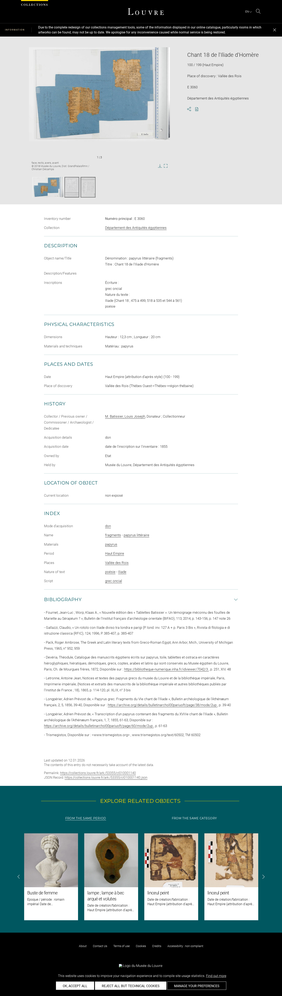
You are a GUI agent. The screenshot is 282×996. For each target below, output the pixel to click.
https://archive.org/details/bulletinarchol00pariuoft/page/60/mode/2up (99, 726)
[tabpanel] (141, 877)
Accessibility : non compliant (185, 946)
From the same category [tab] (194, 818)
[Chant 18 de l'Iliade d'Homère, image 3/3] (88, 187)
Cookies (141, 946)
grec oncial (113, 581)
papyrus (111, 544)
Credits (156, 946)
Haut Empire (114, 553)
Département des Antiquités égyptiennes (136, 228)
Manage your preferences (196, 986)
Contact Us (100, 946)
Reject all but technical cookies (131, 986)
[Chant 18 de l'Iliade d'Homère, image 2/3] (72, 187)
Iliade (122, 572)
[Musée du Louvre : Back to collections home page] (146, 11)
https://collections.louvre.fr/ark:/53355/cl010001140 (98, 773)
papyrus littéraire (136, 535)
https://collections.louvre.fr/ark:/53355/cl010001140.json (106, 777)
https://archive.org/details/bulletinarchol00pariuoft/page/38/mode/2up (162, 705)
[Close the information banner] (274, 29)
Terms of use (121, 946)
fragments (113, 535)
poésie (110, 572)
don (108, 526)
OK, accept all (75, 986)
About (83, 946)
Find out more (216, 976)
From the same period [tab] (85, 818)
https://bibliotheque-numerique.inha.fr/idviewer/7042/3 (166, 669)
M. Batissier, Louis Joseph (125, 416)
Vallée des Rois (117, 563)
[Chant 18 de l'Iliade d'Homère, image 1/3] (48, 187)
